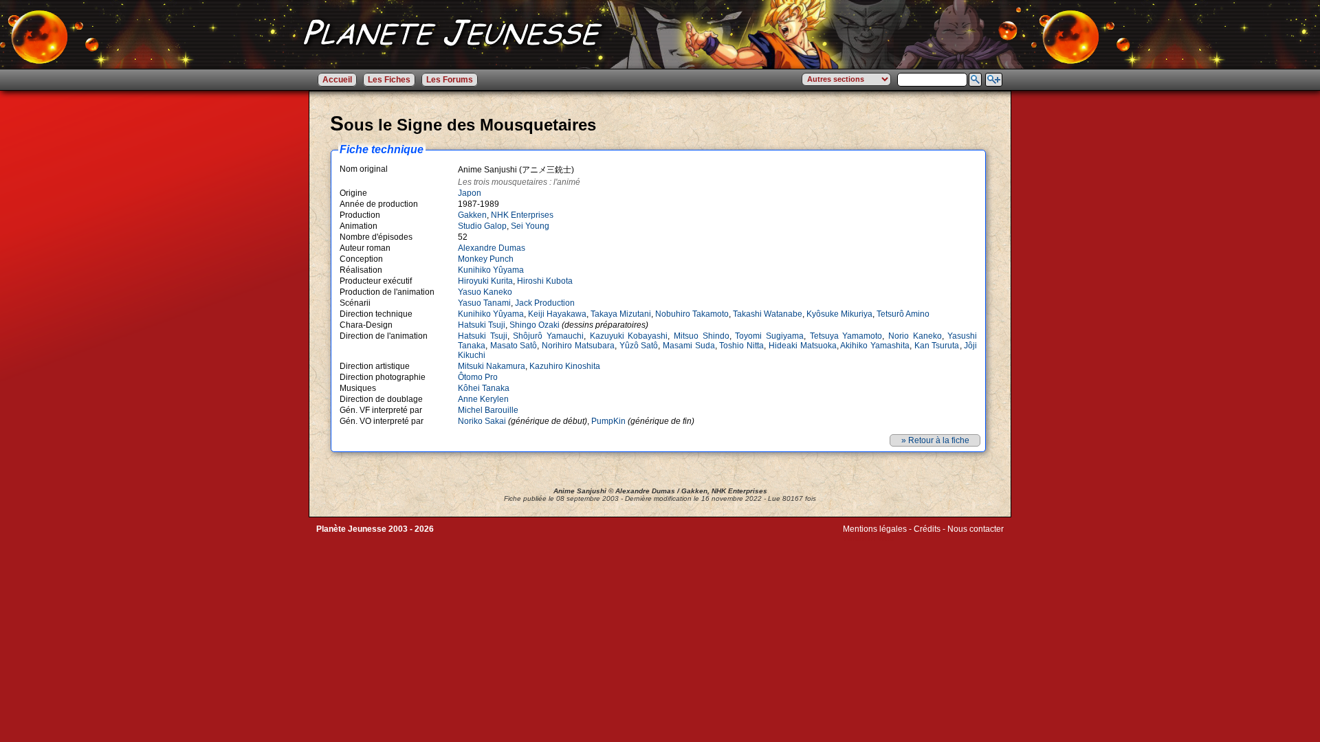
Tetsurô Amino (903, 314)
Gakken (472, 215)
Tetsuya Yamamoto (846, 336)
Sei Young (530, 226)
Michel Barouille (488, 410)
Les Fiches (389, 80)
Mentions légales (875, 529)
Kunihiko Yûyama (491, 270)
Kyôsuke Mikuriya (839, 314)
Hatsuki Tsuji (481, 325)
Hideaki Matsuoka (803, 345)
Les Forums (449, 80)
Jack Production (545, 303)
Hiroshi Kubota (545, 281)
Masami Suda (689, 345)
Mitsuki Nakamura (491, 366)
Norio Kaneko (915, 336)
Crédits (927, 529)
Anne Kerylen (483, 399)
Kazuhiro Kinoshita (564, 366)
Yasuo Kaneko (485, 292)
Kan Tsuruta (937, 345)
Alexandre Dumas (491, 248)
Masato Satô (514, 345)
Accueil (337, 80)
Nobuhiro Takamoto (692, 314)
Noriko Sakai (482, 421)
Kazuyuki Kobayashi (629, 336)
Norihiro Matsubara (578, 345)
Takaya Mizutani (621, 314)
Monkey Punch (486, 259)
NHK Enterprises (522, 215)
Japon (469, 193)
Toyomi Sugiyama (769, 336)
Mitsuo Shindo (701, 336)
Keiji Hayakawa (557, 314)
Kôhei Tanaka (483, 388)
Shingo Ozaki (534, 325)
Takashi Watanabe (767, 314)
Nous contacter (975, 529)
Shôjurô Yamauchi (548, 336)
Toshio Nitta (741, 345)
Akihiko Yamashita (875, 345)
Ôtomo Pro (478, 377)
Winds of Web (868, 538)
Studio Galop (482, 226)
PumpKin (608, 421)
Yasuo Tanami (484, 303)
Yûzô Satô (639, 345)
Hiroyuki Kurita (485, 281)
